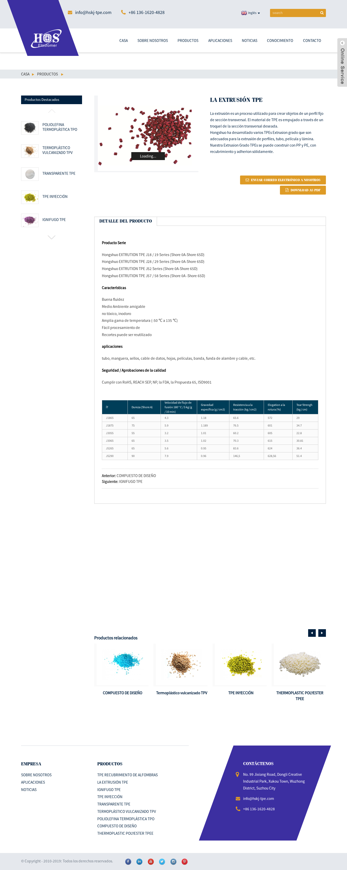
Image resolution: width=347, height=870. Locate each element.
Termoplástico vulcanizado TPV (57, 150)
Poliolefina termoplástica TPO (59, 127)
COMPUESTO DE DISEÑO (136, 475)
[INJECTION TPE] (241, 664)
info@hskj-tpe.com (93, 12)
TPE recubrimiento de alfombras (127, 774)
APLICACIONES (220, 40)
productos (47, 74)
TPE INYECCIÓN (54, 196)
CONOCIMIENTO (280, 40)
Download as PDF (305, 190)
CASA (123, 40)
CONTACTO (312, 40)
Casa (25, 74)
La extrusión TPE (112, 782)
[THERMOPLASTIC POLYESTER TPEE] (300, 664)
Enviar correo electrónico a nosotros (285, 180)
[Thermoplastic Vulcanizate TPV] (182, 664)
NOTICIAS (249, 40)
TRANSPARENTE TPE (58, 173)
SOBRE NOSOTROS (152, 40)
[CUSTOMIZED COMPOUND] (123, 664)
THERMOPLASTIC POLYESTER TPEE (125, 833)
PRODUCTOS (188, 40)
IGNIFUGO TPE (54, 219)
